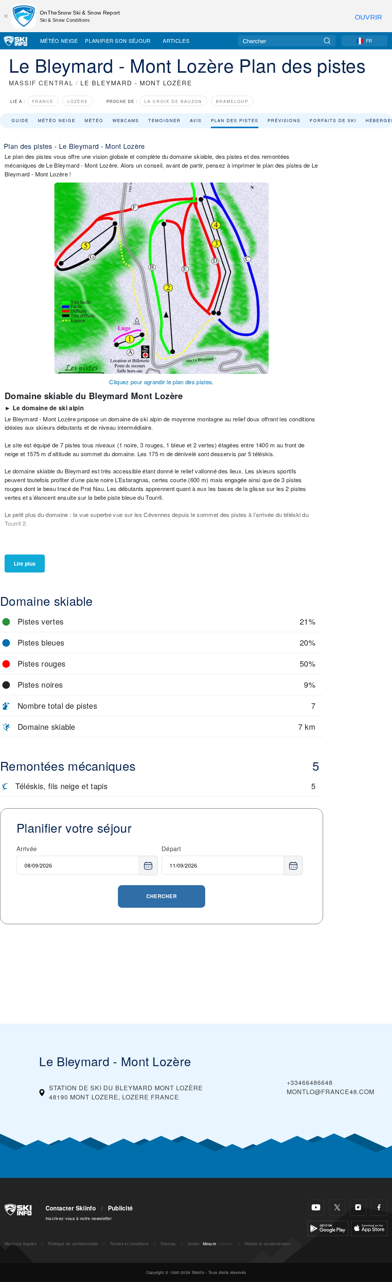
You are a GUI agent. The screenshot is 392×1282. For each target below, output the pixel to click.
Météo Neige (59, 40)
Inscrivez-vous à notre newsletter (79, 1218)
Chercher (161, 896)
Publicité (120, 1208)
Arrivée (26, 848)
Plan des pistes (234, 120)
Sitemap (168, 1243)
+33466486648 (310, 1082)
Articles (176, 40)
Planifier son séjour (117, 40)
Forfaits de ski (333, 120)
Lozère (77, 101)
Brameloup (232, 101)
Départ (171, 848)
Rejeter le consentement (268, 1243)
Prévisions (284, 120)
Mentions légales (20, 1243)
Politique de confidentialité (73, 1243)
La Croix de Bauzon (173, 101)
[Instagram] (358, 1207)
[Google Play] (327, 1227)
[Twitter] (337, 1207)
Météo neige (56, 120)
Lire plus (25, 563)
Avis (196, 120)
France (43, 101)
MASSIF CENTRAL (41, 82)
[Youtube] (316, 1207)
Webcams (126, 120)
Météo (94, 120)
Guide (20, 120)
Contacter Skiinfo (71, 1208)
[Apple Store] (369, 1227)
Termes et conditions (129, 1243)
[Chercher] (327, 40)
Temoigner (164, 120)
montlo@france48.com (330, 1091)
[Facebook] (379, 1207)
